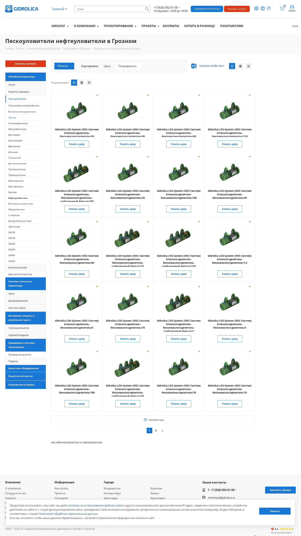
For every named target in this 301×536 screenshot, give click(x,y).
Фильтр (63, 66)
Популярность (127, 66)
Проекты (148, 26)
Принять (275, 511)
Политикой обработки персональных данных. (68, 513)
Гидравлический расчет (207, 8)
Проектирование (118, 26)
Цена (107, 66)
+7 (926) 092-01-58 (165, 7)
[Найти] (147, 9)
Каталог (58, 26)
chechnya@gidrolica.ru (221, 497)
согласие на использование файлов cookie (95, 505)
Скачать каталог (25, 63)
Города (109, 482)
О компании (84, 26)
